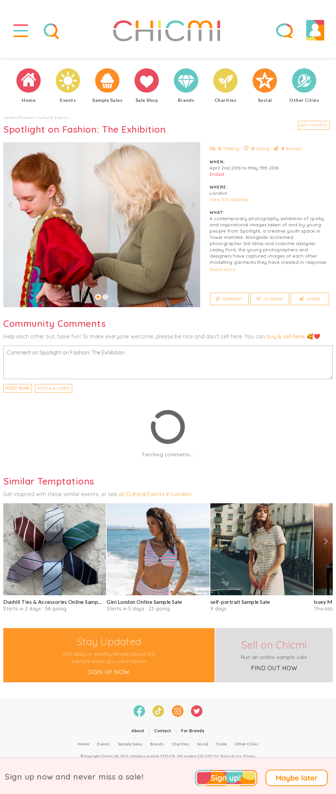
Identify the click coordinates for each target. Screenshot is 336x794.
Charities (181, 743)
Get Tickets (313, 125)
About (138, 730)
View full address (229, 199)
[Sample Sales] (107, 81)
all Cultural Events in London (155, 494)
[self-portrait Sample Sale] (261, 549)
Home (84, 743)
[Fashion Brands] (186, 81)
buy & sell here (285, 336)
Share (312, 298)
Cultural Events (53, 117)
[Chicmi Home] (28, 81)
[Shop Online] (146, 81)
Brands (157, 743)
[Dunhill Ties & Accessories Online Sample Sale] (54, 549)
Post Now (17, 388)
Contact (162, 730)
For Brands (192, 730)
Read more (223, 269)
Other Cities (246, 743)
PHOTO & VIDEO (53, 388)
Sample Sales (130, 743)
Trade (221, 743)
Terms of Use (231, 756)
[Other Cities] (304, 81)
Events (103, 743)
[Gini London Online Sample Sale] (158, 549)
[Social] (264, 81)
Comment (232, 298)
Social (202, 743)
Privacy (249, 756)
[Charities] (225, 81)
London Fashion (18, 117)
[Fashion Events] (68, 81)
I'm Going (272, 298)
